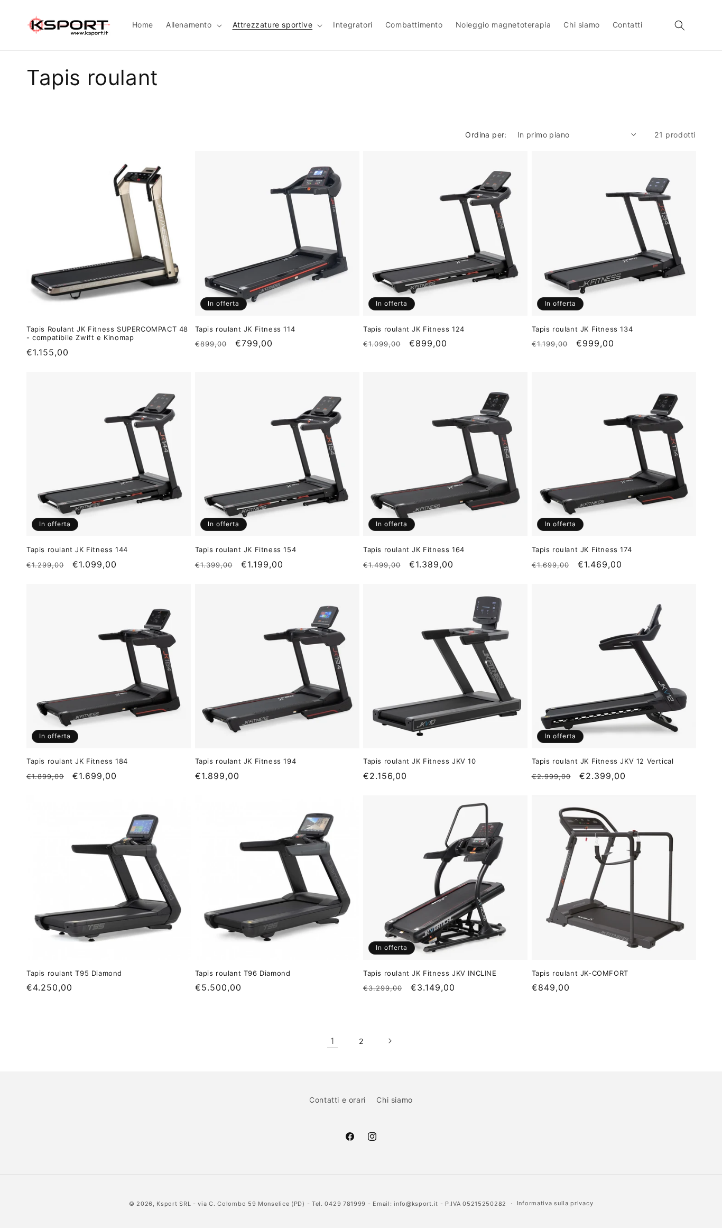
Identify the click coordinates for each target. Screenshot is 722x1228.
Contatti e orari (337, 1099)
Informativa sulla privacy (555, 1203)
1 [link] (332, 1040)
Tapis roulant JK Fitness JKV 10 (419, 761)
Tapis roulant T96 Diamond (243, 973)
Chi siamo (394, 1099)
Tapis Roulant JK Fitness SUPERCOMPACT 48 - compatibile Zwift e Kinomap (107, 333)
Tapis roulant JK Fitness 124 (414, 329)
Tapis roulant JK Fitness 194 (246, 761)
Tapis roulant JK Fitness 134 (582, 329)
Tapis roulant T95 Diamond (74, 973)
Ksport (166, 1203)
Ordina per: (485, 134)
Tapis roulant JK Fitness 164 (414, 549)
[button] (193, 25)
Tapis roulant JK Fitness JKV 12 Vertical (603, 761)
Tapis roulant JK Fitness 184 (77, 761)
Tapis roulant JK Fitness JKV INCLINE (430, 973)
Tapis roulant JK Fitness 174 (582, 549)
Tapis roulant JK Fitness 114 (245, 329)
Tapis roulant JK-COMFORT (580, 973)
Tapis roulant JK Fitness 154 (246, 549)
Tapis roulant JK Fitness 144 (77, 549)
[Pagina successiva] (389, 1040)
